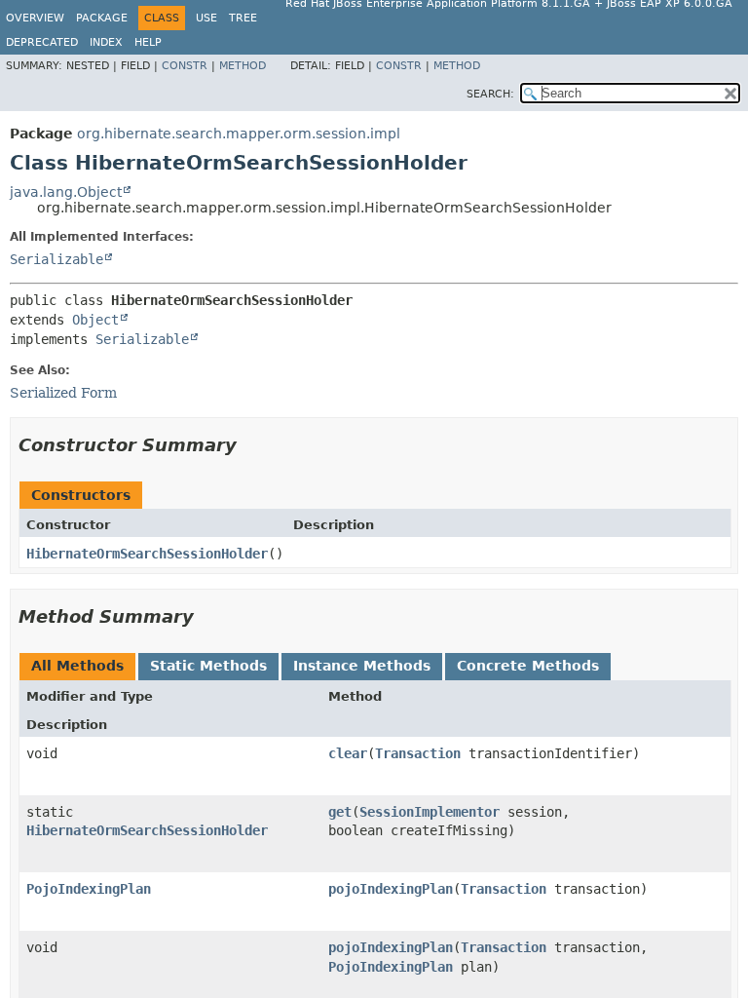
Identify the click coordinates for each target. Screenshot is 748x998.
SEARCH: (490, 94)
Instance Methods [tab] (361, 665)
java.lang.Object (66, 192)
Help (148, 42)
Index (106, 42)
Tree (243, 18)
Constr (184, 65)
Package (102, 18)
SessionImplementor (429, 812)
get (340, 812)
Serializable (56, 259)
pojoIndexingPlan (390, 889)
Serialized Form (63, 393)
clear (347, 753)
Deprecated (42, 42)
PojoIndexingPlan (88, 889)
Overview (35, 18)
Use (206, 18)
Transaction (418, 753)
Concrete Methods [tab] (528, 665)
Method (242, 65)
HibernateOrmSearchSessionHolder (147, 553)
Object (95, 319)
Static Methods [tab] (208, 665)
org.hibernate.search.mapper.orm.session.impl (238, 133)
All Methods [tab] (77, 665)
